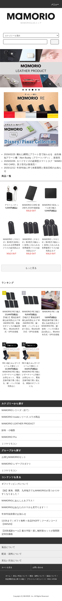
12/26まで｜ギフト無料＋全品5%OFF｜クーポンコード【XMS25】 (29, 522)
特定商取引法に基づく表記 (14, 579)
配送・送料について (37, 576)
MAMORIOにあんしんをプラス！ (18, 500)
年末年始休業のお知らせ (14, 514)
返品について (51, 576)
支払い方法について (20, 576)
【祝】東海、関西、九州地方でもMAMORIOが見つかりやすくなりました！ (30, 492)
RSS (49, 579)
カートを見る (7, 567)
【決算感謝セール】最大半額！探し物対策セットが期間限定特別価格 (30, 532)
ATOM (54, 579)
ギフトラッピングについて (15, 484)
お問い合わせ (38, 567)
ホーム (8, 576)
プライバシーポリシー (35, 579)
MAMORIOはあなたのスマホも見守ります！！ (25, 507)
